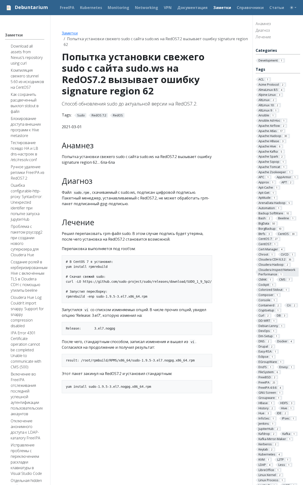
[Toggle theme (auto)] (293, 7)
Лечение (263, 37)
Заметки (70, 33)
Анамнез (263, 23)
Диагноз (263, 30)
